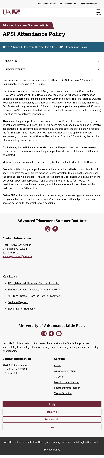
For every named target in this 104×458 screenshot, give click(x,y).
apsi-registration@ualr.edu (17, 256)
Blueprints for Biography (21, 308)
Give (52, 427)
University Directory (88, 4)
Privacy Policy (52, 449)
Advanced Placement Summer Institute (32, 47)
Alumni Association (65, 371)
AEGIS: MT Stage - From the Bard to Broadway (34, 295)
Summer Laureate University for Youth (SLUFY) (34, 289)
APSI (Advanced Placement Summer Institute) (33, 283)
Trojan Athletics (63, 393)
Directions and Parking (66, 382)
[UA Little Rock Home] (4, 46)
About (57, 365)
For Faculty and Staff (68, 4)
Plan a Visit (52, 411)
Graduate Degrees (18, 302)
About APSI (11, 60)
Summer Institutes (15, 69)
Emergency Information (67, 387)
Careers (58, 376)
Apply (52, 404)
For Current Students (47, 4)
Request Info (52, 419)
